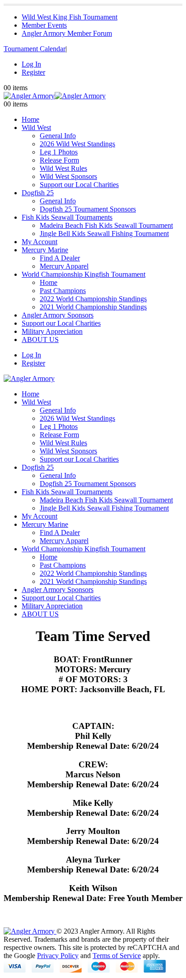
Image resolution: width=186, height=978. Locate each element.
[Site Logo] (55, 96)
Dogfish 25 (38, 193)
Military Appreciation (52, 331)
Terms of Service (117, 955)
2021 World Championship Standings (93, 307)
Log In (31, 64)
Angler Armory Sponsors (57, 315)
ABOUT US (40, 339)
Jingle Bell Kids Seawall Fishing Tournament (104, 233)
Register (33, 72)
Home (30, 119)
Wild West (36, 127)
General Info (58, 136)
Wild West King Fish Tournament (69, 17)
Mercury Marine (45, 250)
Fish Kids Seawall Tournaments (67, 217)
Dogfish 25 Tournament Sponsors (88, 209)
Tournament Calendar (34, 49)
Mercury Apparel (64, 266)
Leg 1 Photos (59, 152)
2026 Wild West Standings (77, 144)
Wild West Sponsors (68, 176)
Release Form (59, 160)
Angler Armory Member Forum (67, 33)
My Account (39, 242)
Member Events (44, 25)
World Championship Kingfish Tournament (83, 274)
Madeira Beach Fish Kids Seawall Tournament (106, 225)
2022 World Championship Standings (93, 299)
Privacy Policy (58, 955)
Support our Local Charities (79, 184)
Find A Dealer (60, 258)
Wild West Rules (63, 168)
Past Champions (63, 290)
